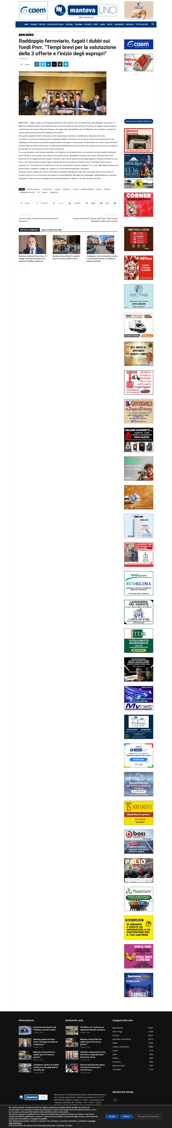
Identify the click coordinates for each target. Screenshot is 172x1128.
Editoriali (69, 24)
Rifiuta (126, 1116)
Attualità (87, 24)
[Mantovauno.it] (86, 10)
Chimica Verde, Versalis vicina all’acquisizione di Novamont (38, 219)
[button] (151, 24)
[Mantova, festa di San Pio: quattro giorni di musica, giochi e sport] (68, 244)
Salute (109, 24)
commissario (47, 189)
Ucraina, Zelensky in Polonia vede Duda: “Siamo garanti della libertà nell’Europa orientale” (95, 219)
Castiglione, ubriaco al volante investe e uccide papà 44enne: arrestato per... (46, 1067)
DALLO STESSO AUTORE (51, 230)
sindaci (44, 192)
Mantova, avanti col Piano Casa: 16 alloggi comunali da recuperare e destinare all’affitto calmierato (32, 258)
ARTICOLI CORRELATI (29, 230)
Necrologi (130, 24)
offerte (98, 189)
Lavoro (102, 24)
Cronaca (33, 24)
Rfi (38, 192)
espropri (57, 189)
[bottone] (138, 121)
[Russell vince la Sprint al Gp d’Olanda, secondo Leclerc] (25, 1030)
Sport (95, 24)
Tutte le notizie (142, 24)
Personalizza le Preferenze (148, 1116)
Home (26, 24)
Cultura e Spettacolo (55, 24)
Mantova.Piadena (87, 189)
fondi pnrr (66, 189)
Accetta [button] (112, 1116)
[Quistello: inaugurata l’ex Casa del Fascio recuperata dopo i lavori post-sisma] (72, 1055)
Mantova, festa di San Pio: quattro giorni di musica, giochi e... (44, 1054)
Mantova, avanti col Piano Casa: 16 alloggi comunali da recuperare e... (45, 1041)
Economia (78, 24)
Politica (42, 24)
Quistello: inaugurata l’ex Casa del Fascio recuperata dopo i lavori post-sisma (93, 1054)
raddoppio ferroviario (27, 192)
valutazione (54, 192)
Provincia (107, 189)
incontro (76, 189)
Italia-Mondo (119, 24)
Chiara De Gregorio (33, 189)
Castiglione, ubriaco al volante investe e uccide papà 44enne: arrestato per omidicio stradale (102, 258)
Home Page (29, 35)
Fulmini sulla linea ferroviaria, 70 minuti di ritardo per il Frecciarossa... (92, 1067)
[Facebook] (114, 1100)
